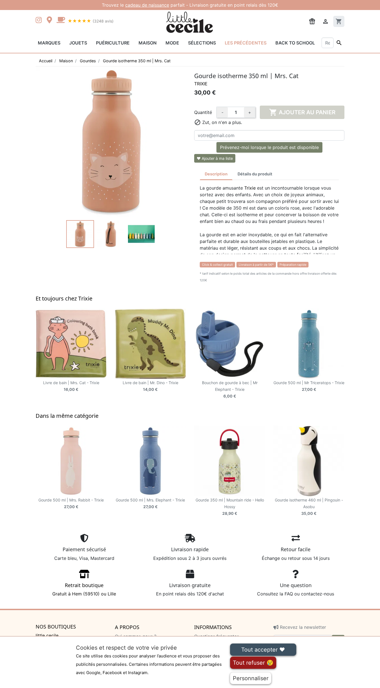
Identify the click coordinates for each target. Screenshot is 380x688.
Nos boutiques (56, 627)
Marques (49, 43)
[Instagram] (40, 20)
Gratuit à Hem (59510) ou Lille (84, 589)
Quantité (203, 112)
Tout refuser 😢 (253, 662)
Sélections (202, 43)
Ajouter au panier (302, 112)
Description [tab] (216, 174)
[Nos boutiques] (51, 20)
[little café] (60, 20)
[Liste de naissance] (312, 21)
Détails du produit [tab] (255, 174)
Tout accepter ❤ (263, 649)
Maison (148, 43)
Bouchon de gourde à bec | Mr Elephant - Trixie (230, 389)
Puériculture (113, 43)
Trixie (201, 83)
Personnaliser (250, 678)
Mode (172, 43)
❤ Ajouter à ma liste (215, 158)
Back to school (295, 43)
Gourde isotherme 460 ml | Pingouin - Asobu (309, 507)
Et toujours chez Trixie (64, 298)
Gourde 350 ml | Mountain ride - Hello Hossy (230, 507)
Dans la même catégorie (67, 415)
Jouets (78, 43)
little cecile (47, 635)
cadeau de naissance (147, 5)
